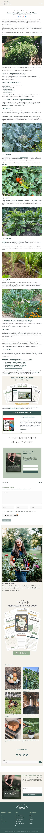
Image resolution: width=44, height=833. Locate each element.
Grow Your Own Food (25, 10)
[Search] (40, 762)
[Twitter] (20, 16)
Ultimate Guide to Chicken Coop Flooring (31, 714)
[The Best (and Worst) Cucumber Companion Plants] (31, 678)
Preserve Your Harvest (19, 817)
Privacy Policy (4, 821)
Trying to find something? (7, 760)
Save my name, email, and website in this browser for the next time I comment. (20, 511)
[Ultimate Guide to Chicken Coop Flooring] (31, 703)
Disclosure (3, 823)
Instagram (31, 815)
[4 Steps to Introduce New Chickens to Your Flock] (13, 703)
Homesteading (17, 10)
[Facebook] (18, 16)
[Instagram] (17, 755)
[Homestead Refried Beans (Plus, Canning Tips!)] (13, 728)
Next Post (40, 482)
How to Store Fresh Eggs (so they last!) (12, 689)
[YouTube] (20, 755)
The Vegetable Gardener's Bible (27, 417)
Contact (2, 819)
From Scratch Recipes (19, 819)
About (2, 817)
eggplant (21, 200)
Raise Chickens (18, 821)
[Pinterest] (23, 16)
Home (2, 815)
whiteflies (35, 200)
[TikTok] (24, 755)
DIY (15, 825)
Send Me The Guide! (30, 472)
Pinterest (30, 823)
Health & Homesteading (19, 823)
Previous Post (4, 482)
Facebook (31, 819)
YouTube (30, 817)
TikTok (30, 821)
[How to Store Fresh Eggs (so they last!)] (13, 678)
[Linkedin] (25, 16)
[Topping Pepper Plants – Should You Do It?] (31, 728)
